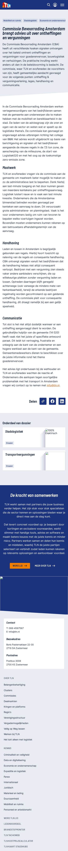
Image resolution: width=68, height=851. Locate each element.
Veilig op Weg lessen (14, 728)
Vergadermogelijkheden (16, 723)
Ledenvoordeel (12, 823)
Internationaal (11, 782)
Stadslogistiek (30, 20)
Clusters (8, 690)
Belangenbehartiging (14, 684)
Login (55, 5)
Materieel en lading (13, 793)
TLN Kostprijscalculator (18, 841)
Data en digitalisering (15, 760)
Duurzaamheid (11, 798)
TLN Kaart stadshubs (16, 846)
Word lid (18, 565)
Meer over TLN (43, 565)
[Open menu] (62, 5)
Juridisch (8, 787)
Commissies (10, 695)
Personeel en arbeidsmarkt (17, 809)
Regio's (7, 712)
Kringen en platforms (14, 706)
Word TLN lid (11, 818)
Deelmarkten (10, 701)
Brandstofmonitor (14, 829)
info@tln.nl (53, 385)
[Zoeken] (49, 5)
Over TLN (9, 678)
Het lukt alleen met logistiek (18, 739)
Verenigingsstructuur (14, 717)
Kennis (7, 748)
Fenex (7, 776)
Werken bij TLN (12, 734)
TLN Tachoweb (12, 835)
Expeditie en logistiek (15, 771)
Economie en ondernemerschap (20, 765)
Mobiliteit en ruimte (12, 20)
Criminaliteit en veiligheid (16, 754)
